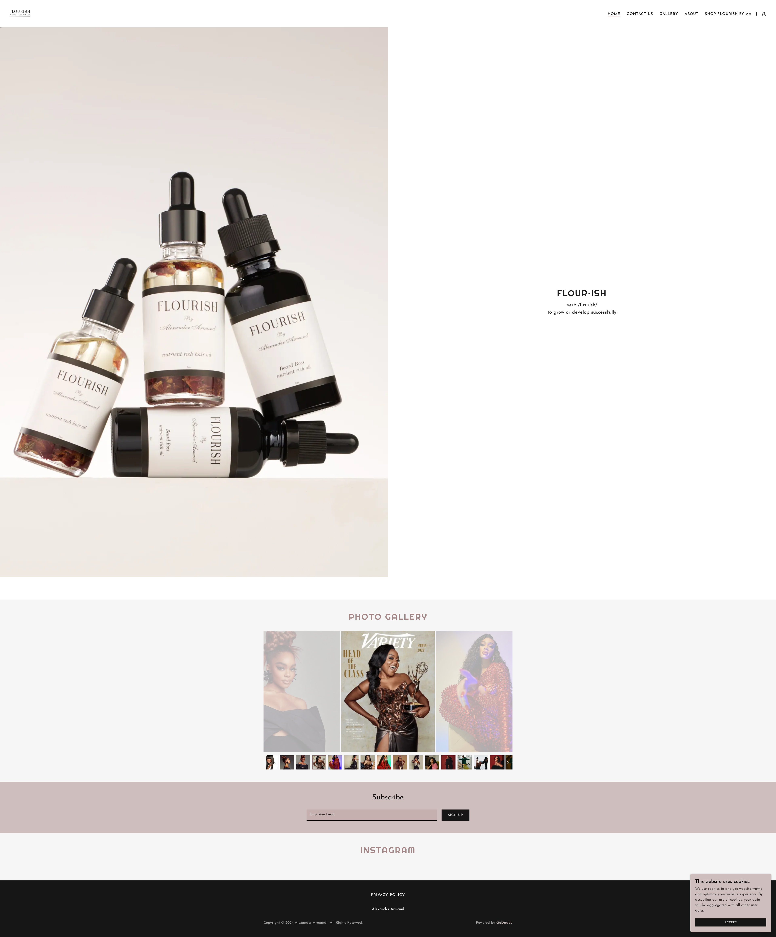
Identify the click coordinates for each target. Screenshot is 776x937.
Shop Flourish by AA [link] (728, 14)
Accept (731, 922)
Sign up (455, 815)
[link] (19, 13)
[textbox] (371, 815)
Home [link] (614, 14)
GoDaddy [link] (504, 923)
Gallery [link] (668, 14)
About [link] (692, 14)
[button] (764, 14)
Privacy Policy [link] (388, 895)
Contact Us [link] (640, 14)
